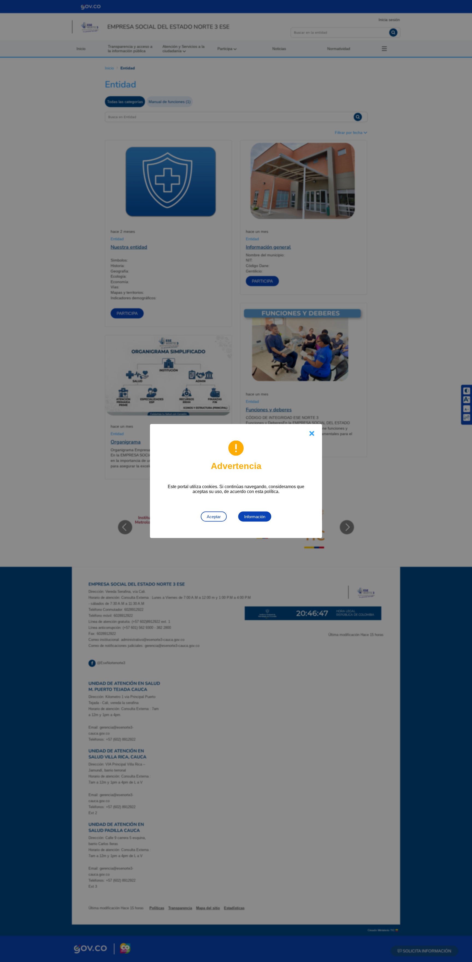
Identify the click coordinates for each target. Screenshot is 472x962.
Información (254, 516)
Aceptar (214, 516)
